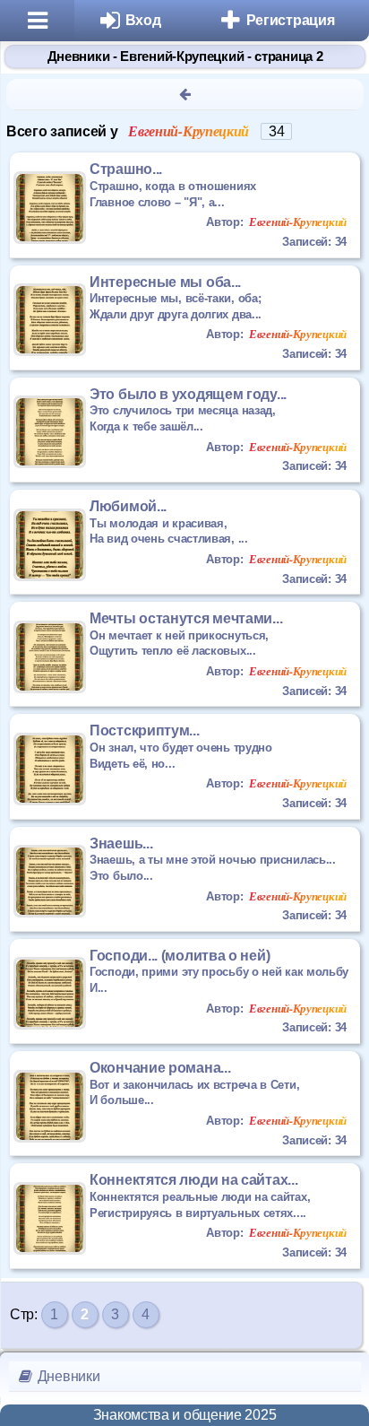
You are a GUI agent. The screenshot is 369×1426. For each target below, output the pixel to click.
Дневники (66, 1376)
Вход (143, 20)
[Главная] (37, 20)
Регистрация (290, 20)
